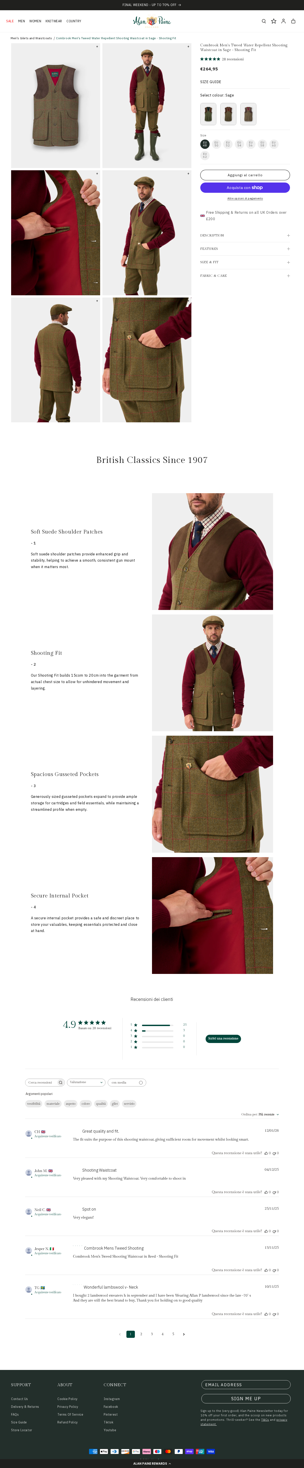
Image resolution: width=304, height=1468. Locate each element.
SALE (10, 21)
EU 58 (262, 144)
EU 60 (274, 144)
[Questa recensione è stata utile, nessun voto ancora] (266, 1153)
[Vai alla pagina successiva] (184, 1334)
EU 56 (251, 144)
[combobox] (86, 1082)
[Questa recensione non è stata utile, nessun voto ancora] (274, 1153)
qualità (101, 1104)
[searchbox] (41, 1082)
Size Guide (19, 1422)
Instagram (112, 1399)
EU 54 (239, 144)
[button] (152, 1463)
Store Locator (21, 1430)
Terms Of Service (70, 1415)
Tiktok (108, 1422)
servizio (129, 1104)
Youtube (110, 1430)
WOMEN (35, 21)
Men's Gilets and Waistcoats (31, 38)
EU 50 (217, 144)
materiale (53, 1104)
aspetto (70, 1104)
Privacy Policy (67, 1407)
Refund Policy (67, 1422)
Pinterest (111, 1415)
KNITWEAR (54, 21)
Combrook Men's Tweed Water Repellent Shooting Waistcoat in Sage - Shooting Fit (116, 38)
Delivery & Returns (25, 1407)
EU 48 (205, 144)
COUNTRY (74, 21)
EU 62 (205, 155)
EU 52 (228, 144)
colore (86, 1104)
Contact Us (19, 1399)
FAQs (15, 1415)
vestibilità (33, 1104)
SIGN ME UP (246, 1399)
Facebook (111, 1407)
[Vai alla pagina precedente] (120, 1334)
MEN (21, 21)
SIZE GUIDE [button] (210, 82)
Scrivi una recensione (223, 1038)
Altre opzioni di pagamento (245, 198)
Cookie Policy (67, 1399)
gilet (115, 1104)
